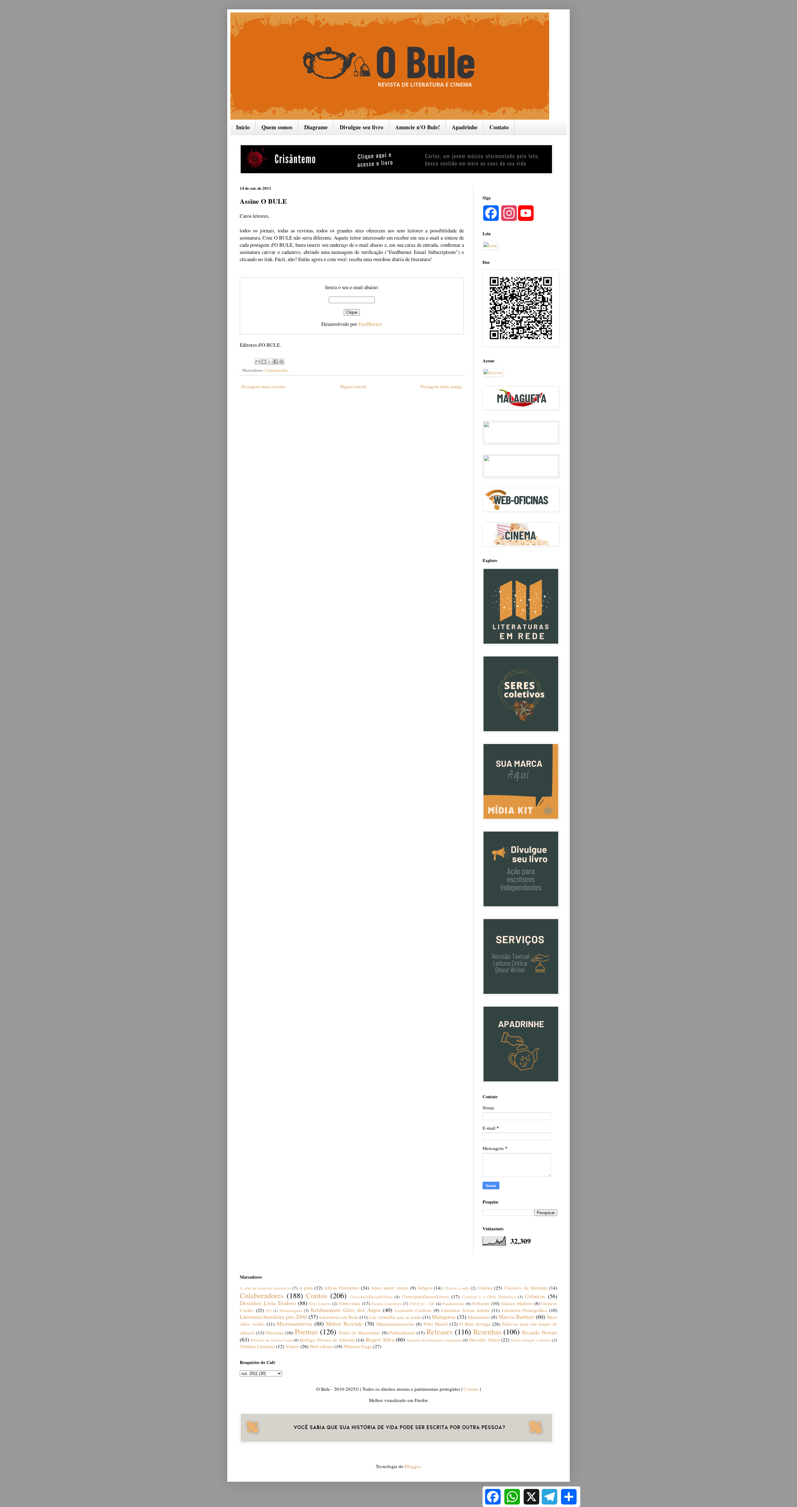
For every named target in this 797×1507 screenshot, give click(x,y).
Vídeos (292, 1346)
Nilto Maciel (435, 1324)
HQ (268, 1310)
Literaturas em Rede (338, 1317)
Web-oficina (321, 1346)
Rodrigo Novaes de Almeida (327, 1340)
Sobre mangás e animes (531, 1340)
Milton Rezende (344, 1323)
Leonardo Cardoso (413, 1310)
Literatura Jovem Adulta (465, 1310)
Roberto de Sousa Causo (272, 1340)
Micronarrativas (294, 1323)
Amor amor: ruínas (389, 1288)
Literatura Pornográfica (524, 1310)
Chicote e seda (456, 1288)
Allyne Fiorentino (341, 1288)
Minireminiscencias (395, 1324)
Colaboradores (262, 1295)
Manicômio (479, 1317)
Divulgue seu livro (361, 127)
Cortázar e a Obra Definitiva (489, 1297)
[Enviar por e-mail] (258, 362)
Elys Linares (320, 1303)
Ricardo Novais (539, 1332)
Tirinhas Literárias (257, 1346)
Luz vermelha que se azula (395, 1317)
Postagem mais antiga (441, 386)
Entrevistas (349, 1303)
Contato (499, 127)
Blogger (412, 1466)
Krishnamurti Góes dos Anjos (345, 1310)
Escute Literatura (387, 1303)
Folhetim (480, 1303)
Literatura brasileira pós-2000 (273, 1316)
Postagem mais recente (263, 386)
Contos (316, 1295)
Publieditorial (402, 1332)
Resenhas (487, 1332)
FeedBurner (370, 324)
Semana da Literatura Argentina (434, 1340)
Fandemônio (453, 1303)
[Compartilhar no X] (269, 362)
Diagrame (316, 127)
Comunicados (276, 370)
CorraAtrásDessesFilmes (371, 1297)
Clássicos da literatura (525, 1288)
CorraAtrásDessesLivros (425, 1296)
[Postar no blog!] (264, 362)
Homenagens (291, 1310)
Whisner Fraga (358, 1346)
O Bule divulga (475, 1324)
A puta (306, 1288)
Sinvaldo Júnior (484, 1340)
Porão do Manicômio (359, 1332)
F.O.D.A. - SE (422, 1303)
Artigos (424, 1288)
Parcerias (275, 1332)
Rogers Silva (380, 1339)
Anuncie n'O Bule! (417, 127)
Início (243, 127)
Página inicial (353, 386)
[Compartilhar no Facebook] (275, 362)
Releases (440, 1332)
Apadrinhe (465, 127)
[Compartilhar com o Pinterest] (281, 362)
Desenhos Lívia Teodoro (268, 1303)
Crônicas (535, 1296)
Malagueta (443, 1316)
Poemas (306, 1332)
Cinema (485, 1288)
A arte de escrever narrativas (265, 1288)
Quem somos (277, 127)
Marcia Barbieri (516, 1316)
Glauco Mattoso (517, 1303)
